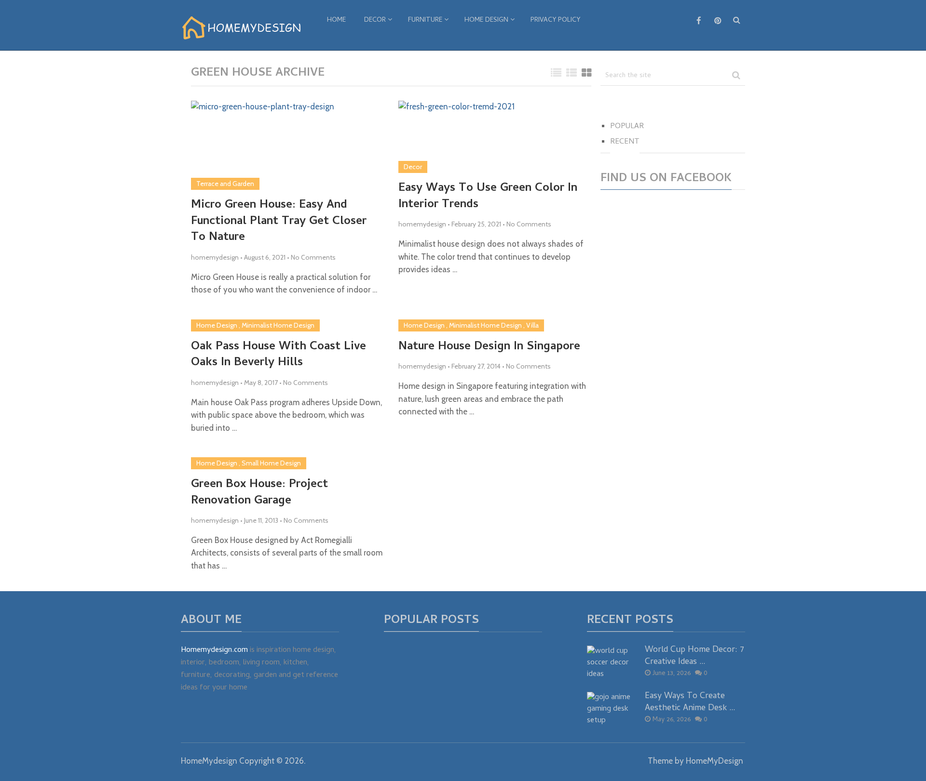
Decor (375, 20)
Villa (532, 325)
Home (336, 20)
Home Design (486, 20)
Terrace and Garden (225, 183)
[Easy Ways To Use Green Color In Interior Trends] (456, 137)
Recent (625, 142)
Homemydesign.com (214, 650)
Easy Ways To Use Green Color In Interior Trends (487, 197)
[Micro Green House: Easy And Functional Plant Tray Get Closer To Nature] (262, 145)
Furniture (425, 20)
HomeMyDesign (714, 761)
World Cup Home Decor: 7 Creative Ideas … (694, 656)
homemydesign (215, 257)
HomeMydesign (209, 761)
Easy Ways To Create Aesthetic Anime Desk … (690, 702)
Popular (627, 126)
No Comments (313, 257)
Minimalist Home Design (278, 325)
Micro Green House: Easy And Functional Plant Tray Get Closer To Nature (279, 222)
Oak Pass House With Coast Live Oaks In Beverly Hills (278, 355)
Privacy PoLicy (555, 20)
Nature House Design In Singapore (489, 347)
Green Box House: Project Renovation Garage (259, 493)
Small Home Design (271, 463)
